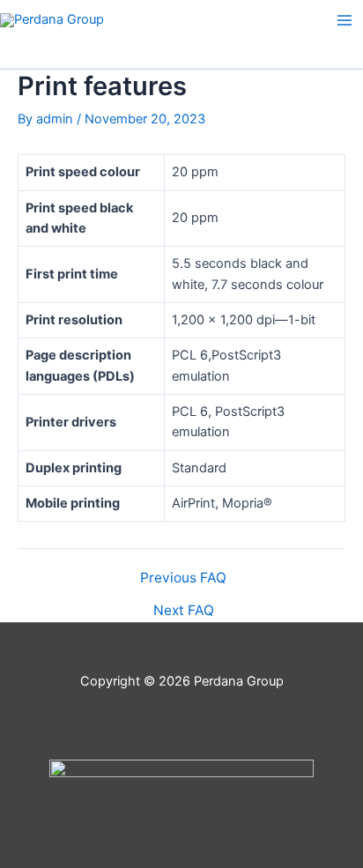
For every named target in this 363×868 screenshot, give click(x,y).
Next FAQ (183, 611)
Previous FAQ (183, 578)
